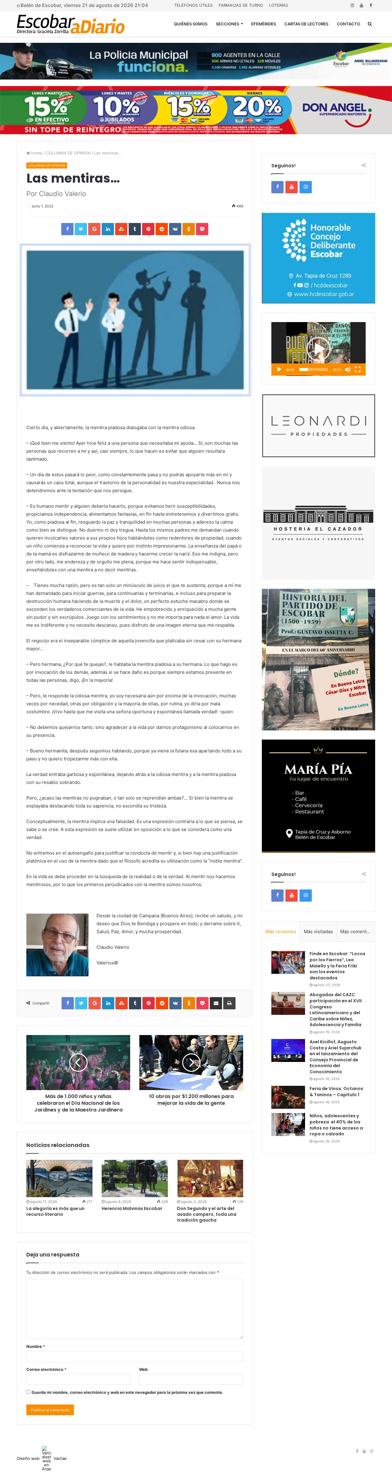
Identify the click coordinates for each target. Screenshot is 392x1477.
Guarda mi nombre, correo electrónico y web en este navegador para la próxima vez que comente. (127, 1392)
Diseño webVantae (42, 1458)
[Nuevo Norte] (71, 24)
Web (143, 1369)
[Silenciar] (348, 369)
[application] (318, 349)
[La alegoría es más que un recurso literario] (59, 1178)
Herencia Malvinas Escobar (132, 1208)
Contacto (348, 23)
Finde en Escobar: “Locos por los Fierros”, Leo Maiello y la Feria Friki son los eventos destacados (337, 966)
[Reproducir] (279, 369)
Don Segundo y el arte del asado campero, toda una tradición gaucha (206, 1214)
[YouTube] (361, 5)
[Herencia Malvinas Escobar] (135, 1178)
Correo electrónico (46, 1369)
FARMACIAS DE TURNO (241, 5)
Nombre (35, 1346)
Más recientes (281, 931)
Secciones (227, 23)
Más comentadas (357, 931)
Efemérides (263, 23)
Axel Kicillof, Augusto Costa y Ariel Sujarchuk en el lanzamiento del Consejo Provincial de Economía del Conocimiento (335, 1057)
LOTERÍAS (278, 5)
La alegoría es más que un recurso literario (55, 1211)
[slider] (313, 369)
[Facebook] (370, 5)
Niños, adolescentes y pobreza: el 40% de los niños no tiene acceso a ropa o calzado (336, 1125)
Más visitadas (318, 931)
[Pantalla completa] (358, 369)
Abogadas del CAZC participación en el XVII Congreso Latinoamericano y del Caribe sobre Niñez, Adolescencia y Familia (336, 1010)
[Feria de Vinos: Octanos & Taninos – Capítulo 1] (288, 1097)
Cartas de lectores (306, 23)
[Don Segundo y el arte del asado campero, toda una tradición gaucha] (210, 1178)
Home (36, 152)
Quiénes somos (190, 23)
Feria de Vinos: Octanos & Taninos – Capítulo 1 (336, 1091)
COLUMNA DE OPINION (68, 152)
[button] (318, 349)
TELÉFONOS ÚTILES (193, 5)
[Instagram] (352, 5)
